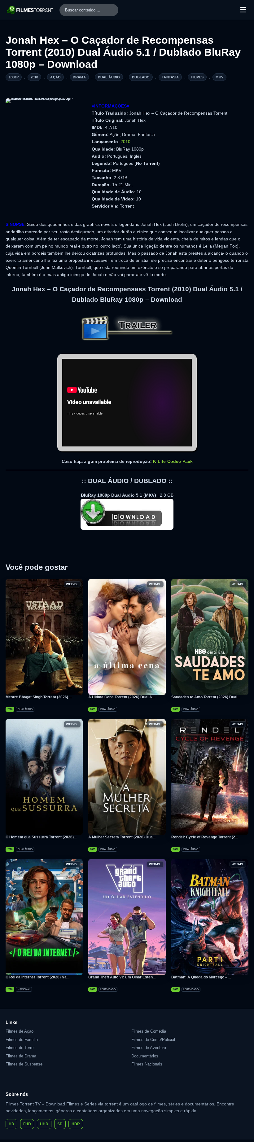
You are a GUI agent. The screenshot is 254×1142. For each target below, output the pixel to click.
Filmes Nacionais (146, 1064)
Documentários (144, 1056)
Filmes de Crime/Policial (153, 1039)
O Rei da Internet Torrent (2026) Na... (37, 977)
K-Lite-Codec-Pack (173, 461)
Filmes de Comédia (148, 1031)
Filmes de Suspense (24, 1064)
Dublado (141, 77)
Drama (79, 77)
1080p (14, 77)
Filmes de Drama (21, 1056)
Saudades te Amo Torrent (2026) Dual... (205, 697)
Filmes (197, 77)
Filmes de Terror (20, 1047)
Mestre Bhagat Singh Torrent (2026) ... (39, 697)
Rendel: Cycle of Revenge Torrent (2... (204, 837)
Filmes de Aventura (148, 1047)
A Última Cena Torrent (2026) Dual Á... (121, 697)
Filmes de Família (22, 1039)
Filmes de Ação (19, 1031)
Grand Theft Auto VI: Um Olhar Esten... (121, 977)
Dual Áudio (109, 77)
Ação (55, 77)
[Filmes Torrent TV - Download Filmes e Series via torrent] (30, 10)
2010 (34, 77)
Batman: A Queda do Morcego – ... (201, 977)
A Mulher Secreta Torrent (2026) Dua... (121, 837)
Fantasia (170, 77)
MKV (219, 77)
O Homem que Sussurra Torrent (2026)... (41, 837)
